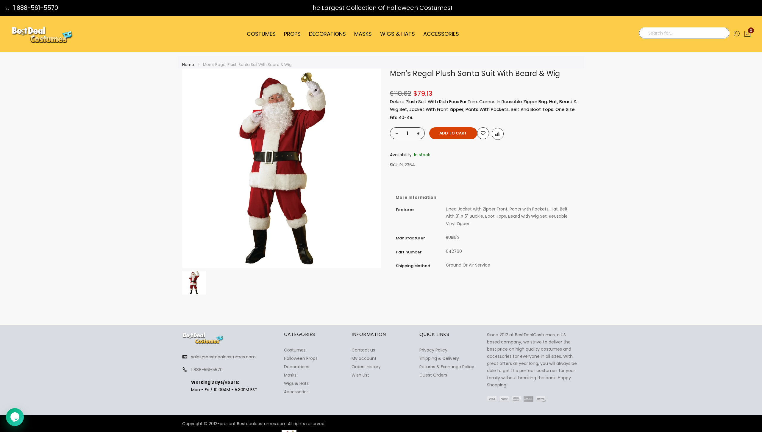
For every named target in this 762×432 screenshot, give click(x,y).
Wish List (360, 375)
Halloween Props (301, 358)
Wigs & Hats (296, 383)
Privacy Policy (433, 350)
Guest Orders (433, 375)
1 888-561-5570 (35, 8)
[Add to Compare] (498, 134)
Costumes (295, 350)
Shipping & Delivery (439, 358)
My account (364, 358)
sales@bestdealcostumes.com (223, 357)
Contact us (363, 350)
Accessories (296, 392)
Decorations (296, 367)
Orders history (366, 367)
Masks (290, 375)
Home (188, 64)
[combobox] (684, 33)
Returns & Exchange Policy (446, 367)
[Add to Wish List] (483, 133)
